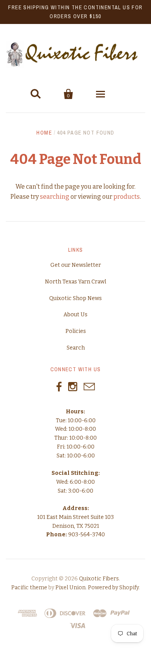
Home (44, 132)
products (126, 196)
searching (54, 196)
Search (76, 348)
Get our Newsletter (75, 265)
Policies (75, 331)
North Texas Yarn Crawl (75, 281)
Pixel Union (70, 587)
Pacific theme (29, 587)
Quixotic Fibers (99, 578)
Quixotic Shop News (75, 298)
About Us (75, 314)
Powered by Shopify (113, 587)
